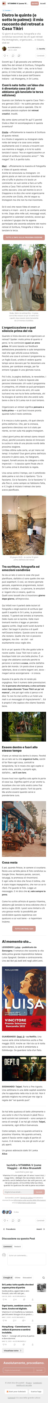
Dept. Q (20, 1036)
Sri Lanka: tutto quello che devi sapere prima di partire (18, 1286)
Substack (11, 1398)
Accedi (43, 3)
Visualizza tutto (11, 1350)
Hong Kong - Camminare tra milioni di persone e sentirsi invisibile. (16, 1329)
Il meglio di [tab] (7, 1278)
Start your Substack (17, 1391)
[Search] (43, 1277)
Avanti (39, 1229)
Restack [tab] (17, 1246)
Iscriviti (35, 3)
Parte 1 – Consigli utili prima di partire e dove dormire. (18, 1337)
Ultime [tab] (17, 1278)
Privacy (29, 1383)
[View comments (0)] (13, 55)
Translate (7, 10)
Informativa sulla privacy (27, 1203)
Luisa (17, 947)
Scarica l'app (36, 1391)
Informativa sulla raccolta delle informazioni (30, 1200)
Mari (4, 166)
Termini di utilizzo (26, 1198)
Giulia (5, 132)
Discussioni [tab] (27, 1278)
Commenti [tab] (7, 1246)
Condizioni (37, 1383)
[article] (24, 1292)
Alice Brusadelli (14, 47)
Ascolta (42, 49)
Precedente (11, 1229)
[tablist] (12, 1246)
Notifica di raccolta (24, 1385)
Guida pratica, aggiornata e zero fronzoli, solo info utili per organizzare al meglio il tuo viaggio (17, 1292)
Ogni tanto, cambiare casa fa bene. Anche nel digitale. (16, 1307)
